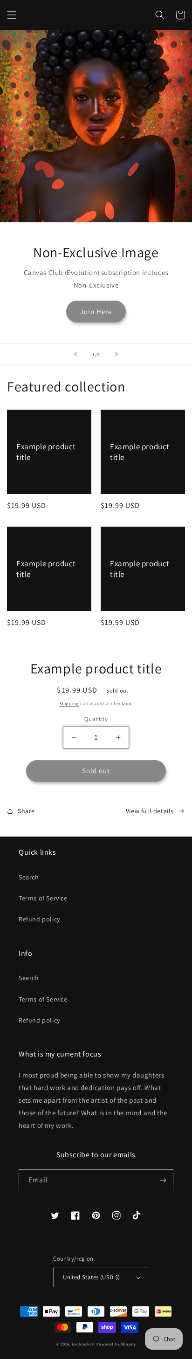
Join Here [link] (96, 311)
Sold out (96, 770)
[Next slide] (116, 354)
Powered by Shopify (116, 1343)
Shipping (69, 703)
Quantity (96, 719)
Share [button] (26, 811)
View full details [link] (150, 811)
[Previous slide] (75, 354)
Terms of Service (43, 898)
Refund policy (39, 919)
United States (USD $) (91, 1277)
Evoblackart (83, 1343)
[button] (11, 15)
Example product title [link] (46, 451)
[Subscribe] (162, 1180)
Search (29, 877)
